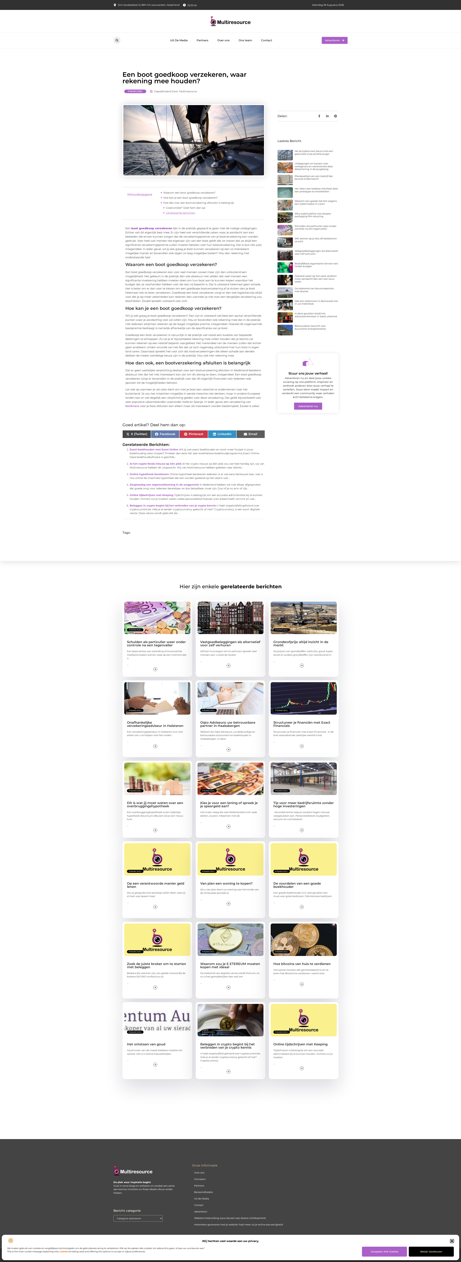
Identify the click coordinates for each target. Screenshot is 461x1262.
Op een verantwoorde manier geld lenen (155, 885)
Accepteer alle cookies (384, 1251)
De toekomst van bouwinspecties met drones (314, 290)
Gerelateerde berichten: (180, 212)
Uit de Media (201, 1198)
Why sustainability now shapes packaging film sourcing (313, 215)
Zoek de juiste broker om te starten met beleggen (156, 965)
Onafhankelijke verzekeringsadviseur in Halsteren (155, 724)
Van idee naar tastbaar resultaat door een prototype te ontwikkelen (316, 190)
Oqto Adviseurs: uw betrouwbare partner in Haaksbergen (227, 724)
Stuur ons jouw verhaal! (308, 373)
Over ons (223, 40)
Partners (202, 40)
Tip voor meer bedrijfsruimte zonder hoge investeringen (303, 804)
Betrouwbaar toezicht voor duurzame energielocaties (310, 327)
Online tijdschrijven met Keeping (151, 495)
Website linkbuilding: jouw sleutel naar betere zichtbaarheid (230, 1218)
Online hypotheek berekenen (149, 474)
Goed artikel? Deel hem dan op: (185, 207)
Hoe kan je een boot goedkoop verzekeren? (190, 197)
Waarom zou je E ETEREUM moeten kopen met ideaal (230, 965)
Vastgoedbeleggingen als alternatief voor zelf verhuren (316, 252)
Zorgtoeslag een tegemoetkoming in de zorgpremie (164, 484)
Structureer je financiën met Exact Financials (301, 724)
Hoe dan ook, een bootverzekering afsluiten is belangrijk (198, 202)
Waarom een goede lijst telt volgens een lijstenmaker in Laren (316, 202)
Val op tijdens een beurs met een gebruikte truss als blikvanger (314, 152)
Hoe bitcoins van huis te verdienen (302, 964)
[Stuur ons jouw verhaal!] (308, 362)
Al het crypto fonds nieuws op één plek (156, 463)
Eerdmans (132, 406)
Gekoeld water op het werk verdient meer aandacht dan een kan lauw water (316, 278)
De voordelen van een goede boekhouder (297, 885)
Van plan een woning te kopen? (226, 883)
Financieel (135, 91)
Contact (266, 40)
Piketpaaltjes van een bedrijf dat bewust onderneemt (314, 177)
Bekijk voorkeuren (431, 1251)
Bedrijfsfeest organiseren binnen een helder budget (316, 265)
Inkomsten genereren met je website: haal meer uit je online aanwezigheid (238, 1224)
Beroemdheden (203, 1192)
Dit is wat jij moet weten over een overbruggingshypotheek (155, 804)
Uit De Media (179, 40)
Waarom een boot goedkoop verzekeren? (189, 192)
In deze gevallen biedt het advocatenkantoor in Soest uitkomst (316, 315)
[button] (452, 1241)
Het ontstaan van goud (146, 1044)
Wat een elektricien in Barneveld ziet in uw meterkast (316, 302)
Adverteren (200, 1211)
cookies (63, 1251)
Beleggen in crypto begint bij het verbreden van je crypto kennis (173, 505)
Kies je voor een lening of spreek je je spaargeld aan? (229, 804)
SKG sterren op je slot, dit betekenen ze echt (316, 240)
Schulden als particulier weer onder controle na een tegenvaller (315, 227)
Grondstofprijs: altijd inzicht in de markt (300, 643)
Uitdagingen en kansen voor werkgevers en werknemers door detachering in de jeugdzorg (314, 166)
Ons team (245, 40)
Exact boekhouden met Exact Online (154, 449)
